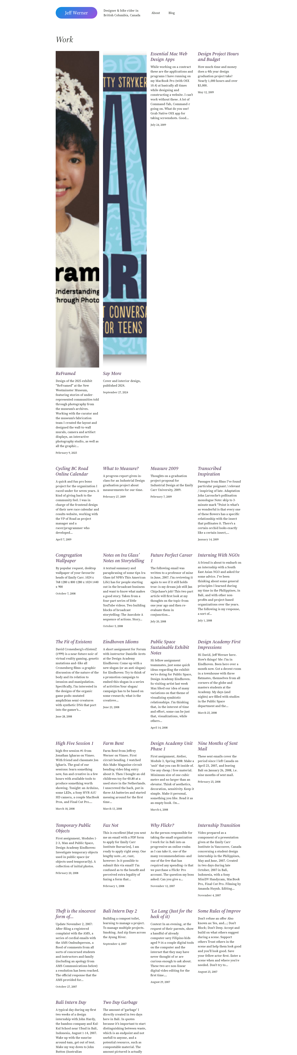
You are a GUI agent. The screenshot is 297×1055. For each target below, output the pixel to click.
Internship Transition (219, 825)
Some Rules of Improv (219, 911)
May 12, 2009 (206, 92)
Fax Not (110, 825)
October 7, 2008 (65, 593)
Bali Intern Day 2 (120, 911)
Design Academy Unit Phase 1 (172, 746)
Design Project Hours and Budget (218, 56)
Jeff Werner (76, 13)
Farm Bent (113, 743)
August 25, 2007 (207, 972)
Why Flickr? (162, 825)
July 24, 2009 (158, 125)
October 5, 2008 (113, 626)
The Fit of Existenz (74, 642)
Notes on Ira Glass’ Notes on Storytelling (123, 557)
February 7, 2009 (161, 497)
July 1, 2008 (205, 620)
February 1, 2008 (113, 886)
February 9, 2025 (66, 453)
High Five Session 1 (75, 743)
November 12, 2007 (163, 886)
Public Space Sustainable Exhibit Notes (170, 647)
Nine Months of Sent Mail (218, 746)
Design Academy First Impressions (219, 644)
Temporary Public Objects (73, 828)
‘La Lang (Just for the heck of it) (171, 913)
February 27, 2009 (114, 497)
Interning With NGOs (219, 555)
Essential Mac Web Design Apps (169, 56)
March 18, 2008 (65, 809)
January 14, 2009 (208, 539)
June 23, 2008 (111, 707)
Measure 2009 (164, 468)
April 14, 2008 (159, 727)
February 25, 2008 (209, 782)
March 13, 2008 (112, 809)
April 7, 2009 (63, 539)
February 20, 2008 (67, 873)
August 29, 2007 (160, 982)
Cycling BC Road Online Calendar (72, 471)
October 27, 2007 (66, 987)
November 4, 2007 (209, 895)
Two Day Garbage (120, 1002)
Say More (112, 373)
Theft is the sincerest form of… (76, 913)
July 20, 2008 (158, 621)
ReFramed (65, 373)
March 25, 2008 (207, 713)
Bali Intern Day (71, 1002)
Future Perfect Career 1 (171, 557)
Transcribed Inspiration (209, 471)
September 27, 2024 (115, 392)
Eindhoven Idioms (121, 642)
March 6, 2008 (159, 809)
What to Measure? (121, 468)
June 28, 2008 (64, 716)
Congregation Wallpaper (69, 557)
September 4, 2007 (115, 944)
